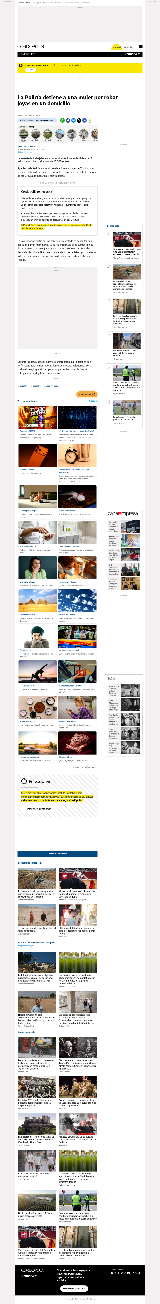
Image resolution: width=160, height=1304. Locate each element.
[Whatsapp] (62, 120)
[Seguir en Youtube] (128, 1273)
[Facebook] (68, 120)
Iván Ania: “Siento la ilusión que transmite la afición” (34, 1175)
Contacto (93, 1299)
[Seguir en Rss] (139, 1273)
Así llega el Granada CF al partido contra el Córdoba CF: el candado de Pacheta (77, 1139)
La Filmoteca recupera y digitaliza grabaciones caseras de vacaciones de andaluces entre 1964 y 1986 (35, 978)
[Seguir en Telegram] (122, 1273)
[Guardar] (90, 120)
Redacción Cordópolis (27, 146)
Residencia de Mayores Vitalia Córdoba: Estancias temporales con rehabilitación (114, 541)
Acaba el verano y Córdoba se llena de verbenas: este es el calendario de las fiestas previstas (77, 1102)
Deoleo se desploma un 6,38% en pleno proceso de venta (35, 1214)
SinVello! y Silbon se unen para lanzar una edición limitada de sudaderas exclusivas (113, 583)
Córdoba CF (77, 3)
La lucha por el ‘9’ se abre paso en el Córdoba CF (124, 418)
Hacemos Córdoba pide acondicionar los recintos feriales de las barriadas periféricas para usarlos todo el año (36, 1018)
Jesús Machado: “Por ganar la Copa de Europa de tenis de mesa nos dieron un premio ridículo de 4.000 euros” (114, 733)
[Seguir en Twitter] (115, 1273)
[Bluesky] (73, 120)
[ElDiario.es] (132, 54)
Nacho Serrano (23, 1179)
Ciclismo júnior (86, 3)
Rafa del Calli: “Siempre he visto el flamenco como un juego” (114, 691)
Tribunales (51, 3)
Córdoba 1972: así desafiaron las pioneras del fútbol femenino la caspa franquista (34, 1102)
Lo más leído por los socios (31, 863)
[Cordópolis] (35, 1270)
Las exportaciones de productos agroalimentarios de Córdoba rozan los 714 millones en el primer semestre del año (77, 979)
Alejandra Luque (65, 1222)
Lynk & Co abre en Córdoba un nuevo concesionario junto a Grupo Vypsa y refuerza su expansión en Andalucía (114, 526)
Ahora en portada (26, 1032)
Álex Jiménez (63, 1145)
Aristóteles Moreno (25, 1108)
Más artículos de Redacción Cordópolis (36, 942)
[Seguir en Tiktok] (133, 1273)
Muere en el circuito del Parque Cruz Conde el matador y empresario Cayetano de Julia (77, 894)
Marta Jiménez (64, 1072)
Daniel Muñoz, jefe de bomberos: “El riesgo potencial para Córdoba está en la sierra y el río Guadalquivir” (114, 705)
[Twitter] (79, 120)
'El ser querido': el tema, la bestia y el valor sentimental (37, 929)
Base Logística (37, 3)
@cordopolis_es (25, 152)
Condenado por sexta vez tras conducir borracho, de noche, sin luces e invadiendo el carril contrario (78, 1216)
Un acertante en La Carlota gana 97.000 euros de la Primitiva (125, 353)
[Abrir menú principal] (140, 46)
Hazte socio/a (116, 47)
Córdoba (47, 386)
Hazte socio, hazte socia (38, 809)
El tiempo (44, 3)
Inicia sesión (128, 47)
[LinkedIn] (84, 120)
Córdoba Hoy (27, 54)
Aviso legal (84, 1299)
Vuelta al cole (58, 3)
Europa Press (23, 1219)
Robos (55, 386)
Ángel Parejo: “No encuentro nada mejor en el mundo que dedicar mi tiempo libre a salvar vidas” (114, 748)
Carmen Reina (23, 1145)
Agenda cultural (68, 3)
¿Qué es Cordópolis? (71, 1299)
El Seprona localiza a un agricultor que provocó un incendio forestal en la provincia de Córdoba (36, 894)
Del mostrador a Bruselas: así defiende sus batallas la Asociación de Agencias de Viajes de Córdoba (114, 569)
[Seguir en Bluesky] (112, 1273)
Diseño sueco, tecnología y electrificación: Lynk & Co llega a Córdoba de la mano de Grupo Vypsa (114, 555)
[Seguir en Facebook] (118, 1273)
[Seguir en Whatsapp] (136, 1273)
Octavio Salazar (24, 934)
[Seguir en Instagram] (125, 1273)
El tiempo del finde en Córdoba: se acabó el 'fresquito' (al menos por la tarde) (77, 930)
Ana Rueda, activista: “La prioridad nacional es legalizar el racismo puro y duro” (114, 719)
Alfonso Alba (63, 900)
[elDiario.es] (35, 1275)
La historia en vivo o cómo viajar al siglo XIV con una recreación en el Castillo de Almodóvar (36, 1139)
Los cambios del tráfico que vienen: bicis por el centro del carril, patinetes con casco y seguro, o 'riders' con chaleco (36, 1064)
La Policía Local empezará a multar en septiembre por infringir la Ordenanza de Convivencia (77, 1252)
